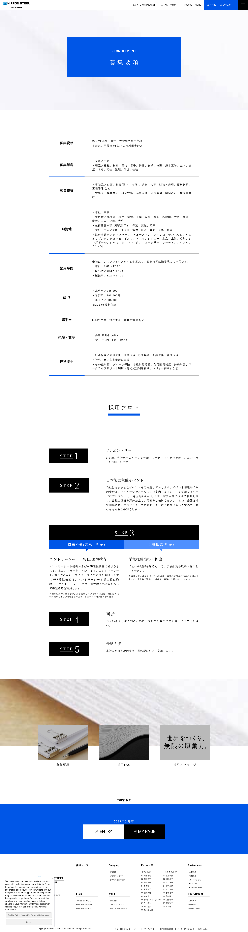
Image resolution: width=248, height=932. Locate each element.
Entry (106, 831)
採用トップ (82, 865)
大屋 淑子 (147, 889)
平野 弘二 (169, 903)
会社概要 (113, 872)
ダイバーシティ (195, 880)
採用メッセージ (195, 908)
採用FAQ (192, 904)
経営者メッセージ (116, 876)
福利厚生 (192, 876)
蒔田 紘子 (169, 879)
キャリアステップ (117, 904)
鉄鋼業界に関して (84, 901)
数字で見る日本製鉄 (117, 880)
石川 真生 (147, 903)
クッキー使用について (185, 929)
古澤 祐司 (147, 876)
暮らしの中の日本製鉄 (118, 908)
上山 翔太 (147, 907)
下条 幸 (146, 896)
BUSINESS (147, 872)
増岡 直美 (147, 883)
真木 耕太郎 (148, 910)
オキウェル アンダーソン (152, 900)
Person (145, 865)
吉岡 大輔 (147, 893)
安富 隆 (168, 896)
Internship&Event (146, 5)
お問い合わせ (203, 929)
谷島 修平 (169, 893)
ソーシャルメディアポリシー (145, 929)
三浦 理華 (169, 900)
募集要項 (192, 901)
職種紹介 (113, 901)
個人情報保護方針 (167, 929)
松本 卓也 (169, 886)
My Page (146, 831)
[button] (221, 5)
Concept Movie (193, 5)
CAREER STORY (195, 888)
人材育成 (192, 872)
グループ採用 (170, 5)
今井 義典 (169, 876)
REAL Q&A (193, 884)
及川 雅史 (169, 883)
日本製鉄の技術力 (84, 908)
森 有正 (146, 886)
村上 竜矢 (169, 889)
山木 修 (168, 907)
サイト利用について (122, 929)
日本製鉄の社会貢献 (85, 904)
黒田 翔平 (147, 879)
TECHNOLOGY (170, 872)
